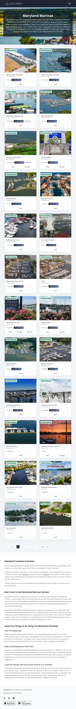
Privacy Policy (17, 690)
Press (14, 693)
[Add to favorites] (34, 50)
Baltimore (26, 574)
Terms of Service (27, 690)
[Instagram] (4, 698)
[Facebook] (9, 698)
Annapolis (46, 574)
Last (47, 547)
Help (4, 693)
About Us (9, 693)
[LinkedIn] (13, 698)
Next (42, 547)
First (7, 547)
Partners (19, 693)
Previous (12, 547)
